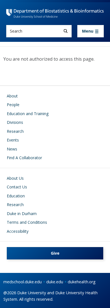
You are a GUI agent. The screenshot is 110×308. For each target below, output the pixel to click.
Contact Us (17, 187)
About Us (15, 178)
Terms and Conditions (27, 222)
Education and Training (28, 113)
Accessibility (17, 231)
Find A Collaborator (24, 157)
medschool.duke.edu (22, 281)
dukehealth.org (82, 281)
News (12, 149)
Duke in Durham (22, 213)
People (13, 104)
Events (13, 140)
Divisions (15, 122)
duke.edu (54, 281)
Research (15, 131)
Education (16, 196)
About (12, 96)
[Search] (66, 31)
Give (55, 253)
